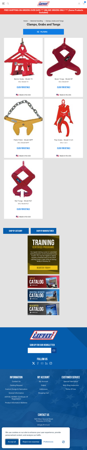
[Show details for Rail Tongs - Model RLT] (23, 179)
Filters (43, 32)
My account (43, 381)
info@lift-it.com (43, 425)
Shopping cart (43, 393)
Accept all (12, 442)
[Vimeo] (46, 363)
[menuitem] (16, 381)
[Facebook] (38, 363)
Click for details (23, 87)
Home (25, 21)
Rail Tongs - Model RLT (23, 201)
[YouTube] (42, 363)
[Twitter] (33, 362)
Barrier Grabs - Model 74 (23, 79)
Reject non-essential (31, 442)
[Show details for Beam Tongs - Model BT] (63, 57)
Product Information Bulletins (16, 403)
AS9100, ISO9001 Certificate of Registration (16, 398)
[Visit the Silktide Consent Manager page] (63, 442)
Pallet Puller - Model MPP (23, 140)
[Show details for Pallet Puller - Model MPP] (23, 118)
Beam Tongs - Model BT (64, 79)
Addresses (43, 389)
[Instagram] (51, 363)
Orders (43, 385)
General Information (16, 393)
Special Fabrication (71, 381)
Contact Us (16, 381)
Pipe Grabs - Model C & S (63, 140)
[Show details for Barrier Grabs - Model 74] (23, 57)
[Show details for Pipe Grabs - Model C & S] (63, 118)
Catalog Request (16, 385)
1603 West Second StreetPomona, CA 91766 (43, 420)
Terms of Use (71, 389)
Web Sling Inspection (71, 385)
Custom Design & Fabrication (16, 389)
